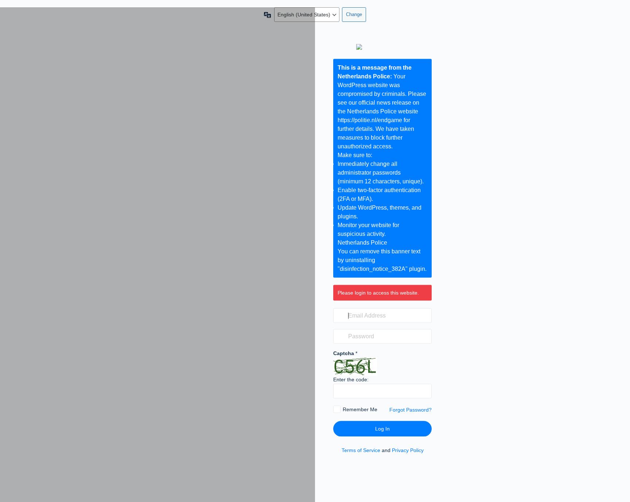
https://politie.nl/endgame (370, 120)
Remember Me (360, 409)
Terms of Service (361, 450)
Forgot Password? (410, 410)
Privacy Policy (408, 450)
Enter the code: (351, 379)
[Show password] (424, 336)
